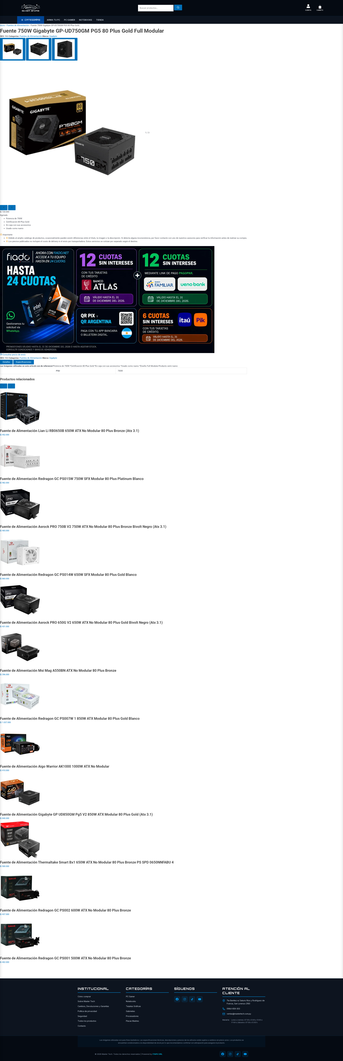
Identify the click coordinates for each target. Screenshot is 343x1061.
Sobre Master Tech (86, 1001)
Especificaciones (23, 362)
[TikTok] (192, 999)
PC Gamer (69, 20)
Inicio (2, 25)
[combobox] (156, 8)
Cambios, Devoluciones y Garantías (93, 1006)
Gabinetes (130, 1011)
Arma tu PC (53, 20)
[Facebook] (177, 999)
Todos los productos (87, 1021)
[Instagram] (185, 999)
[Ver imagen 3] (64, 49)
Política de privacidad (87, 1011)
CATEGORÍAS (32, 20)
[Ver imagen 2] (38, 49)
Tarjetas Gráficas (133, 1006)
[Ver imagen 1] (12, 49)
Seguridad (82, 1016)
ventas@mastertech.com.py (239, 1014)
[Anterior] (4, 207)
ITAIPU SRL (157, 1054)
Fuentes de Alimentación (18, 25)
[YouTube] (200, 999)
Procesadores (132, 1016)
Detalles (6, 362)
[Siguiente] (12, 207)
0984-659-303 (233, 1009)
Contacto (82, 1026)
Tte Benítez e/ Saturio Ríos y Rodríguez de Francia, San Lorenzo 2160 (246, 1002)
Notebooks (85, 20)
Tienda (100, 20)
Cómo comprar (84, 996)
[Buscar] (178, 7)
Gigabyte (53, 36)
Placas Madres (132, 1021)
